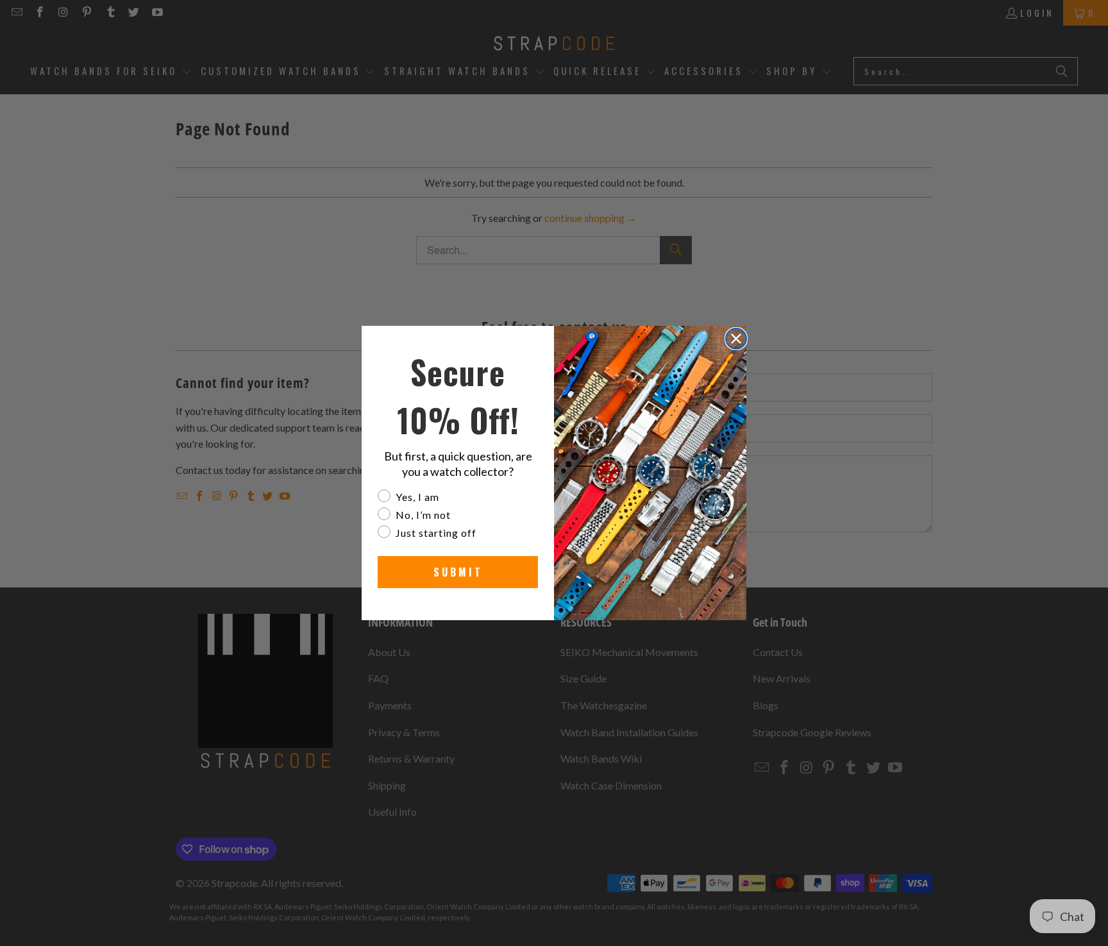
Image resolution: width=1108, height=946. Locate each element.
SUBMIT (458, 572)
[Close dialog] (736, 338)
